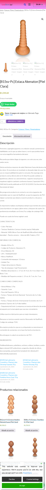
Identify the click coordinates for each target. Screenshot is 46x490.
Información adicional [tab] (22, 136)
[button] (29, 4)
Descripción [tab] (7, 136)
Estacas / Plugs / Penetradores (14, 10)
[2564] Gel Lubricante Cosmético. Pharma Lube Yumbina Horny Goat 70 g (9, 375)
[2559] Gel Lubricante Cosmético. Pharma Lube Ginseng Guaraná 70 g (8, 362)
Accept (22, 485)
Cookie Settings (33, 479)
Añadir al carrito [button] (8, 430)
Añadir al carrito (15, 121)
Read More (27, 473)
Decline (12, 479)
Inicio (1, 10)
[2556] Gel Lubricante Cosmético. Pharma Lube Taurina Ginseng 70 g (31, 362)
